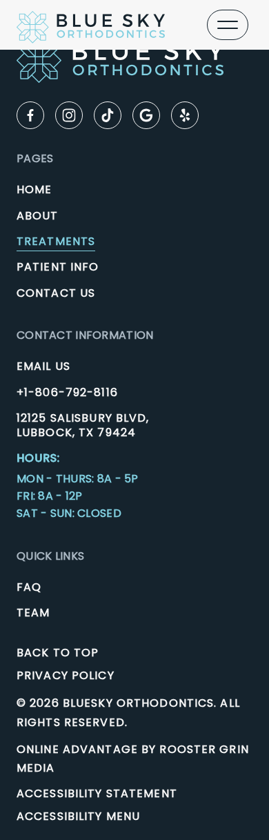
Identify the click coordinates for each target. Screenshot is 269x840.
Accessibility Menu (78, 816)
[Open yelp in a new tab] (185, 115)
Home (34, 189)
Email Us (43, 366)
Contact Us (56, 293)
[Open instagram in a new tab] (69, 115)
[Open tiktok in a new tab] (107, 115)
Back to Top (58, 652)
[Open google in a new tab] (146, 115)
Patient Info (58, 267)
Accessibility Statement (97, 793)
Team (33, 612)
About (38, 215)
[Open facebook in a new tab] (30, 115)
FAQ (29, 587)
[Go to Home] (91, 25)
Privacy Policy (65, 675)
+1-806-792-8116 (67, 392)
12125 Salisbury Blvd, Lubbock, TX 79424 (83, 425)
